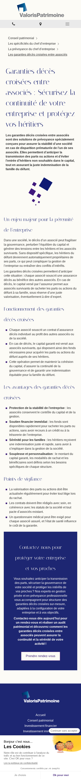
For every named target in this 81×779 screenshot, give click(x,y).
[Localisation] (40, 24)
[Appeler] (13, 24)
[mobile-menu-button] (67, 24)
